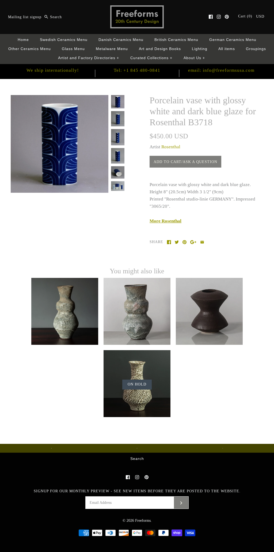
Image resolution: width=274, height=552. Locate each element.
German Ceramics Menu (232, 40)
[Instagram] (219, 17)
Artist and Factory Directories (88, 58)
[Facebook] (211, 17)
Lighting (199, 49)
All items (226, 49)
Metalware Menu (112, 49)
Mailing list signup (24, 17)
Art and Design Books (160, 49)
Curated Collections (151, 58)
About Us (194, 58)
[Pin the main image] (184, 242)
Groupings (256, 49)
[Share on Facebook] (169, 242)
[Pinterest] (227, 17)
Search (137, 459)
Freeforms (143, 521)
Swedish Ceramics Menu (63, 40)
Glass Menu (73, 49)
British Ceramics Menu (176, 40)
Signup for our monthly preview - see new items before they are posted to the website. (137, 491)
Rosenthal (170, 146)
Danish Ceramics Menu (120, 40)
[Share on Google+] (193, 242)
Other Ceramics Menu (29, 49)
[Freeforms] (137, 9)
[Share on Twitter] (177, 242)
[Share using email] (202, 242)
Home (23, 40)
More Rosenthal (165, 221)
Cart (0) (246, 16)
